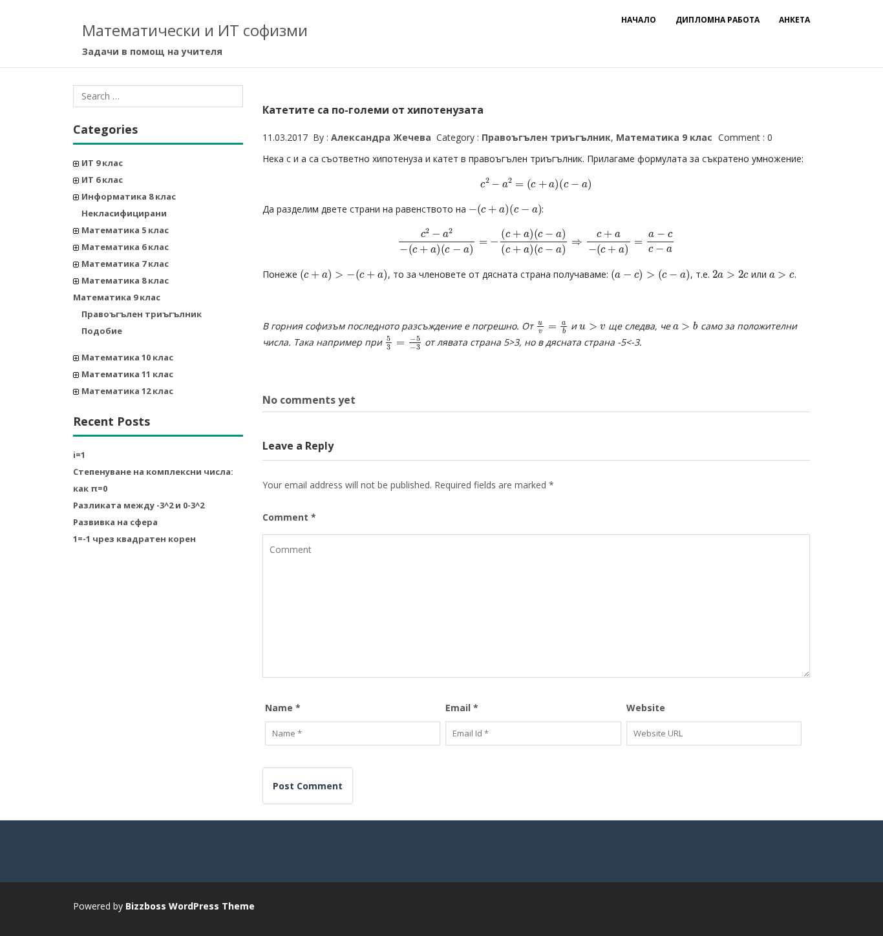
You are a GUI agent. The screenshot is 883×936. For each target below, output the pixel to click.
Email (461, 708)
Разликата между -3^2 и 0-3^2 (138, 505)
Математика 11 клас (127, 374)
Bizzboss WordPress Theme (190, 906)
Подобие (101, 331)
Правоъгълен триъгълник (141, 314)
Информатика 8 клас (128, 196)
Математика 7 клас (125, 263)
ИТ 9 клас (102, 163)
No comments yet (309, 400)
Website (645, 708)
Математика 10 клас (127, 357)
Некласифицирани (124, 213)
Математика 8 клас (125, 280)
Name (283, 708)
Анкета (794, 19)
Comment (289, 517)
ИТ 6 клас (102, 179)
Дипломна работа (718, 19)
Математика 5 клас (125, 230)
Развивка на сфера (115, 522)
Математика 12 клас (127, 391)
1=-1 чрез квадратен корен (134, 539)
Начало (638, 19)
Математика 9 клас (116, 297)
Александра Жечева (381, 137)
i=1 (79, 455)
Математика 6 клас (125, 247)
